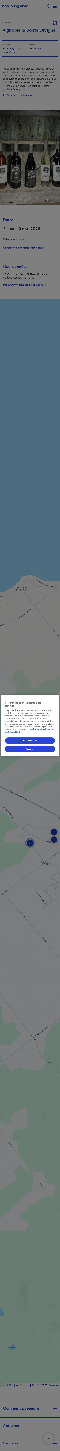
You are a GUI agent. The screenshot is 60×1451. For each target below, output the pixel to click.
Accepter (30, 749)
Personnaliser (30, 740)
